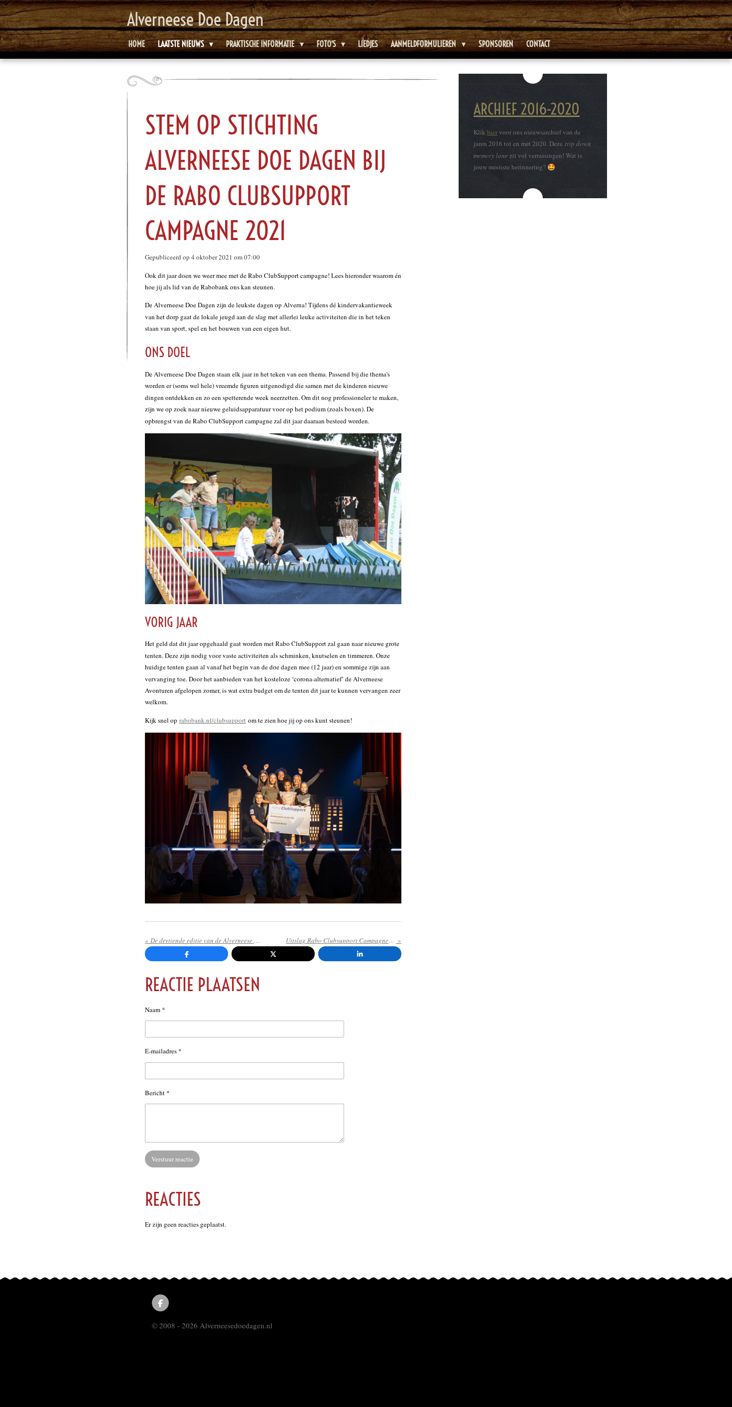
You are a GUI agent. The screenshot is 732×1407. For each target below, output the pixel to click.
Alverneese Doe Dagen (195, 19)
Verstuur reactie (172, 1158)
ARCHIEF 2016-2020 (527, 109)
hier (492, 132)
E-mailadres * (163, 1050)
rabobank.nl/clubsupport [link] (212, 720)
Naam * (155, 1009)
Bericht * (157, 1092)
